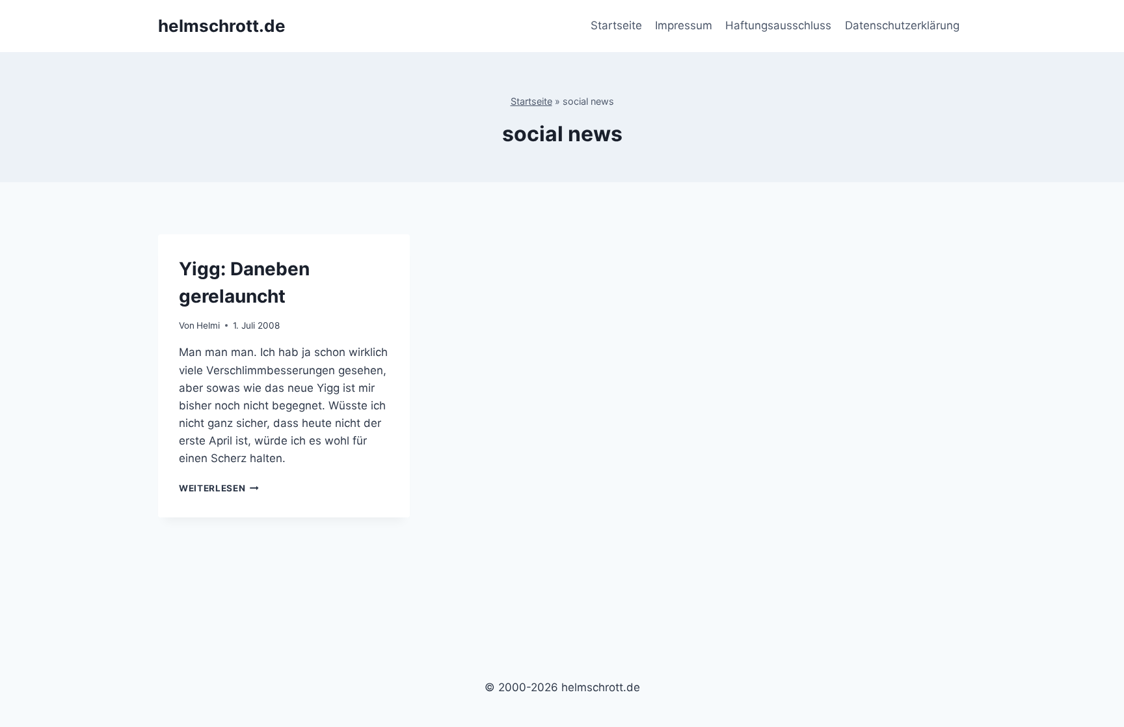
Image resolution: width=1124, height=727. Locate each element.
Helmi (208, 325)
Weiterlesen (219, 488)
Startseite (616, 25)
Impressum (683, 25)
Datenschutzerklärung (902, 25)
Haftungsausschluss (778, 25)
